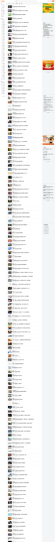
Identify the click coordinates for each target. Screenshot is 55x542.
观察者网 (13, 354)
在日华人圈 (13, 124)
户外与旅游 (4, 72)
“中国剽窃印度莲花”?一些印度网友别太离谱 (18, 181)
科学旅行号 (13, 25)
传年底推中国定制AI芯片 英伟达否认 (17, 375)
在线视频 (4, 33)
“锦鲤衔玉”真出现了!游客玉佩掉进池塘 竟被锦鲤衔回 (19, 264)
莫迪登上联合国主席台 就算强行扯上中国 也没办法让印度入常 (20, 268)
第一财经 (13, 243)
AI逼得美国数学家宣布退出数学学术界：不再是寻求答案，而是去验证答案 (22, 427)
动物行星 (13, 172)
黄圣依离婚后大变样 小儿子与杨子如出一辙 (18, 359)
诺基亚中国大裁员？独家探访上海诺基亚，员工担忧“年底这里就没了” (21, 431)
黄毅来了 (13, 45)
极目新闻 (13, 398)
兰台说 (13, 148)
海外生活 (4, 60)
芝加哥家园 (13, 489)
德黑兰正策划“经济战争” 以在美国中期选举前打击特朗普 (19, 474)
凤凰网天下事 (13, 57)
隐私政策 (4, 88)
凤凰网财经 (13, 9)
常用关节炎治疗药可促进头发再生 (16, 510)
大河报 (13, 263)
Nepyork (13, 521)
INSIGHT (13, 517)
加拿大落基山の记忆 (45, 26)
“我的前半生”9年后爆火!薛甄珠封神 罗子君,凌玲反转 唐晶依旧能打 (21, 165)
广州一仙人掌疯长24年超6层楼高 (16, 256)
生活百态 (4, 39)
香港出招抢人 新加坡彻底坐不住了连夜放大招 (18, 466)
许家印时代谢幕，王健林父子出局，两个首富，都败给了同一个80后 (21, 331)
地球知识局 (13, 227)
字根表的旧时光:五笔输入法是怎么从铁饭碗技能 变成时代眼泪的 (20, 212)
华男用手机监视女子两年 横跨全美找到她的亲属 (18, 145)
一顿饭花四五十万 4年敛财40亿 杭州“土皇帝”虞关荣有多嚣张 (20, 66)
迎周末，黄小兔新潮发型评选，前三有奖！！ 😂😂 (47, 28)
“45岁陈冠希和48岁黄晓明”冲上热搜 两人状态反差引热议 (19, 260)
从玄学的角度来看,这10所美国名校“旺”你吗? (18, 113)
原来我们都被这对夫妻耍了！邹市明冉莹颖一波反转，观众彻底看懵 (21, 280)
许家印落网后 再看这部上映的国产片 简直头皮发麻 (19, 157)
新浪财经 (13, 247)
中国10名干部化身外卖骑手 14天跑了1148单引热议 (19, 494)
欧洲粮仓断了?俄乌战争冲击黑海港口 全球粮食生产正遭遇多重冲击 (21, 216)
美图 (3, 16)
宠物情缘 (4, 66)
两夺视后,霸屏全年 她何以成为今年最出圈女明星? (18, 240)
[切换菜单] (6, 4)
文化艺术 (4, 42)
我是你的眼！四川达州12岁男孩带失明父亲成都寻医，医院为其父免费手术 (22, 423)
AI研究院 (13, 378)
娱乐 (3, 51)
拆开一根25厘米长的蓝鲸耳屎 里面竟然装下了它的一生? (19, 173)
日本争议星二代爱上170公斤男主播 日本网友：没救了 (19, 454)
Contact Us (4, 84)
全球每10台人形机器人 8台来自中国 (17, 379)
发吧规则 (4, 90)
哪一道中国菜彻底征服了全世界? (16, 185)
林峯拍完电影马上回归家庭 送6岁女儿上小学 (18, 387)
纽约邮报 (13, 108)
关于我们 (4, 87)
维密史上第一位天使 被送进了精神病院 (17, 232)
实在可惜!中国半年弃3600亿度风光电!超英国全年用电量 (19, 34)
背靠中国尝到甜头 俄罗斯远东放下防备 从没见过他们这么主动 (20, 189)
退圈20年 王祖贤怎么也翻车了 (16, 371)
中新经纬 (13, 382)
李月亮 (13, 156)
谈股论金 (4, 54)
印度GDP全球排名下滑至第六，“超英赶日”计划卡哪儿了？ (20, 308)
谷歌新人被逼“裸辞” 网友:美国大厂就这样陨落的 (18, 462)
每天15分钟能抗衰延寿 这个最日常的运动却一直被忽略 (19, 101)
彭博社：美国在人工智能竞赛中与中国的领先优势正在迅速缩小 (20, 300)
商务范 (13, 164)
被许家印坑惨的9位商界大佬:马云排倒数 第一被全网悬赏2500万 (20, 252)
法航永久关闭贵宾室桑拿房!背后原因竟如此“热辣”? (19, 236)
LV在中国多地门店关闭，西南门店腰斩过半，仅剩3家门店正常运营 (21, 415)
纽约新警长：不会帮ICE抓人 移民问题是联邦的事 (18, 526)
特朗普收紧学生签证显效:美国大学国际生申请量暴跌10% (19, 224)
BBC (12, 5)
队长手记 (13, 160)
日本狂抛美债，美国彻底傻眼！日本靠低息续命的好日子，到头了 (21, 288)
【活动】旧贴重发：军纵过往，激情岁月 (48, 25)
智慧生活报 (13, 37)
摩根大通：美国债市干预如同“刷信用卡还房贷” (18, 470)
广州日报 (13, 255)
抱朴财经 (13, 350)
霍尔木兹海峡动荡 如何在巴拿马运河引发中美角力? (19, 6)
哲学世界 (4, 69)
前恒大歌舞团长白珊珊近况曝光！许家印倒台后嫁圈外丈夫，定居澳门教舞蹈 (22, 276)
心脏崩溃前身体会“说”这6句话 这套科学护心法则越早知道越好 (20, 482)
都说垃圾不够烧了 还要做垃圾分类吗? (17, 18)
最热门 (3, 7)
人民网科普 (13, 481)
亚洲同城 (4, 63)
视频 (19, 3)
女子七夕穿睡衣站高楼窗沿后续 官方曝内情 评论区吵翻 (19, 46)
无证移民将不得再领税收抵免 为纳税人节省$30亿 (18, 538)
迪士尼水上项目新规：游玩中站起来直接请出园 (18, 506)
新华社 (13, 346)
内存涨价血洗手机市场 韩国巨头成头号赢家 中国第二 (19, 50)
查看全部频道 (4, 78)
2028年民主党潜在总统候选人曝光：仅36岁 (18, 498)
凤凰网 (13, 21)
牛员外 (13, 299)
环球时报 (13, 180)
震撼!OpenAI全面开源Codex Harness (17, 177)
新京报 (13, 513)
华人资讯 (13, 501)
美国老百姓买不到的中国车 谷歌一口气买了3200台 (19, 117)
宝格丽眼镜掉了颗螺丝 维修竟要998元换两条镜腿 (18, 14)
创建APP (4, 91)
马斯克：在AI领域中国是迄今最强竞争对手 (18, 363)
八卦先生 (13, 370)
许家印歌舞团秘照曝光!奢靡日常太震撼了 (17, 137)
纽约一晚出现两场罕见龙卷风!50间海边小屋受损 (18, 109)
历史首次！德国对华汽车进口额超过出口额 (18, 335)
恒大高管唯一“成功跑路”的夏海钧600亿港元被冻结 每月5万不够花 (21, 42)
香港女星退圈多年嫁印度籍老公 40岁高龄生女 (18, 458)
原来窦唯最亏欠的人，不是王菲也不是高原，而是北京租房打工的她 (21, 284)
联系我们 (4, 82)
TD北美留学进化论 (14, 112)
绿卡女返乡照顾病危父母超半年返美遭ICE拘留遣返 (19, 490)
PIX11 (13, 525)
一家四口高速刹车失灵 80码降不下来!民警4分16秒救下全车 (20, 54)
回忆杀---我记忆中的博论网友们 (47, 24)
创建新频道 (4, 79)
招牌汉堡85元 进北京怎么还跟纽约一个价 (17, 518)
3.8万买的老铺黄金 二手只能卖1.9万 (17, 383)
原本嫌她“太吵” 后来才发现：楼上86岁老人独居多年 (19, 502)
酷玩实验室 (13, 116)
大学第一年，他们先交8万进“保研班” (17, 292)
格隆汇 (13, 366)
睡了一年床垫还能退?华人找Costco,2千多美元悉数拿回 (19, 141)
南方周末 (13, 17)
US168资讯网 (13, 144)
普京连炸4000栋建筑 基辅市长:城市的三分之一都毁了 (19, 30)
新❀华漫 (4, 48)
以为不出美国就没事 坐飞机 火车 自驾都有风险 (18, 522)
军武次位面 (13, 29)
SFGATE (13, 120)
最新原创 (4, 10)
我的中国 (4, 45)
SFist (12, 477)
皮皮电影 (13, 128)
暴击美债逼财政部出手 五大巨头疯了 (17, 367)
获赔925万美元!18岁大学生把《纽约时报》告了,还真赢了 (20, 70)
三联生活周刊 (13, 239)
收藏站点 (4, 93)
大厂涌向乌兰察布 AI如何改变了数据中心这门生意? (19, 244)
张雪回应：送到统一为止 (15, 355)
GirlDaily (13, 231)
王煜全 (13, 33)
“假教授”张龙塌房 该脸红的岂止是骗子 (17, 399)
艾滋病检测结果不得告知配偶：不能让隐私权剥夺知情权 (19, 514)
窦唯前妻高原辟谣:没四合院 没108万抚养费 (18, 38)
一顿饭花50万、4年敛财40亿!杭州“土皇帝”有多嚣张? (19, 129)
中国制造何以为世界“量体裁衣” (16, 347)
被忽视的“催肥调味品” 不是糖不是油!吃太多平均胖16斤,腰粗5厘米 (21, 62)
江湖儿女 (4, 36)
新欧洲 (13, 235)
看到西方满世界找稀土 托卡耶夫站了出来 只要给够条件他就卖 (20, 22)
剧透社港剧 (13, 386)
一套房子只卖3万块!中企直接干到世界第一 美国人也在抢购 (20, 153)
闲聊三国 (4, 57)
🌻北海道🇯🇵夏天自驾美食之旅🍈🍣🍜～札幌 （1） (48, 36)
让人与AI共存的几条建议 (46, 34)
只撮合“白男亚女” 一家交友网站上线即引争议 (18, 478)
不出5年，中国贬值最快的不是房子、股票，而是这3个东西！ (20, 304)
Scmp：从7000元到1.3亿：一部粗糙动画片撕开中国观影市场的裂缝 (21, 339)
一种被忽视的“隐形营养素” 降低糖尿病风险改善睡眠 (19, 391)
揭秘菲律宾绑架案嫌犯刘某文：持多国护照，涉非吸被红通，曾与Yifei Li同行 (22, 272)
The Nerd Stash (14, 529)
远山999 (13, 402)
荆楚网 (13, 259)
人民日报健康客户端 (14, 61)
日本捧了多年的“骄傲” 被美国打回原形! (17, 161)
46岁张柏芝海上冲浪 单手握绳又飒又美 (17, 220)
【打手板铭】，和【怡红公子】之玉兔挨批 (48, 30)
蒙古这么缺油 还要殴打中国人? (16, 228)
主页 (3, 4)
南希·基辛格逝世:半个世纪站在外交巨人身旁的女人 (19, 58)
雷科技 (13, 132)
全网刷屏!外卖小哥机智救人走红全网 (17, 133)
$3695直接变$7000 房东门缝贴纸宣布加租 (18, 534)
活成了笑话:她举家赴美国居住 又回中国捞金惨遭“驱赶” (19, 93)
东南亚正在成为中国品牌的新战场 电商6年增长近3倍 (19, 486)
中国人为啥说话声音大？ (15, 403)
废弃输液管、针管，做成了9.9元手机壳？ (17, 407)
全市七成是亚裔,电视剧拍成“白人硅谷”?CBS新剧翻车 (19, 121)
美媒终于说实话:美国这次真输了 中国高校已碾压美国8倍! (20, 26)
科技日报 (13, 509)
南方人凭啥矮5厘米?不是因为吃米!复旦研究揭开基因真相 (19, 169)
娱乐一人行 (13, 358)
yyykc (13, 279)
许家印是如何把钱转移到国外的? (16, 105)
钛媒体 (13, 41)
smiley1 (13, 275)
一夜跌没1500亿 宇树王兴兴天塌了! (17, 248)
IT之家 (13, 362)
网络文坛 (4, 30)
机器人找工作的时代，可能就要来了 (17, 395)
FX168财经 (13, 469)
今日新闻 (16, 3)
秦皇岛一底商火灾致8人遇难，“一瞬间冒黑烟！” (18, 411)
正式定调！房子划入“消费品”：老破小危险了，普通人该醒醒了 (20, 296)
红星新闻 (13, 13)
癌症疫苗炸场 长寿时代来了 (16, 351)
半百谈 (3, 21)
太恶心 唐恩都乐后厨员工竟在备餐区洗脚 (17, 530)
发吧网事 (4, 27)
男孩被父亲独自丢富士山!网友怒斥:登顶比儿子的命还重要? (20, 125)
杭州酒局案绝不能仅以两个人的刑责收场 (17, 343)
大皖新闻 (13, 493)
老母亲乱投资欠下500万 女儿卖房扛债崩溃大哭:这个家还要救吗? (20, 149)
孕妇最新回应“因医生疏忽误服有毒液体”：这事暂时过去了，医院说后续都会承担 (23, 419)
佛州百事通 (13, 140)
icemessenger (13, 271)
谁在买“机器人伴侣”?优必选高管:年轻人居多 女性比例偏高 (20, 10)
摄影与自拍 (4, 24)
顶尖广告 (13, 136)
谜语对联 (4, 75)
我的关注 (4, 13)
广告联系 (4, 85)
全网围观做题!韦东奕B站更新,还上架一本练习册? (18, 97)
